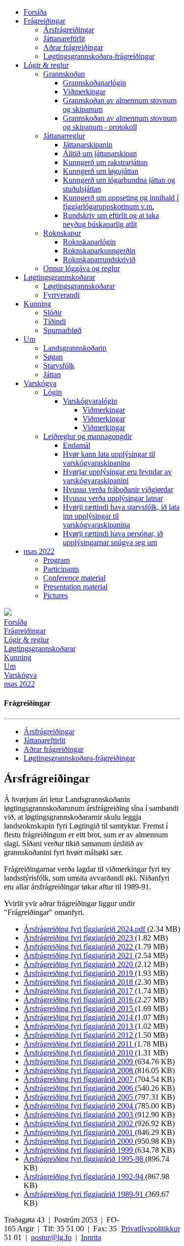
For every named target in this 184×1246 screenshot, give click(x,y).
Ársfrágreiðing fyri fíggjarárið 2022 (79, 946)
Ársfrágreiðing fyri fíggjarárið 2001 (79, 1132)
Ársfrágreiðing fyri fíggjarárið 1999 (79, 1150)
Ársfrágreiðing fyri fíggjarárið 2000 (79, 1141)
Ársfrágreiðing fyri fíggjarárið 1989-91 (84, 1194)
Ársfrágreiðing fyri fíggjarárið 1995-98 (84, 1159)
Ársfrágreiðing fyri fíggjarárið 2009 (79, 1061)
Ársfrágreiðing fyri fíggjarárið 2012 (79, 1035)
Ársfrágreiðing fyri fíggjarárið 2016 (79, 1000)
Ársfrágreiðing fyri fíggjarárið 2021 (79, 955)
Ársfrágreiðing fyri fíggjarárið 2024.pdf (85, 929)
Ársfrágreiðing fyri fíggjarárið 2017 (79, 991)
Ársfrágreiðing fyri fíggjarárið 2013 (79, 1026)
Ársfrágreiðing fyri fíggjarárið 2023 (79, 938)
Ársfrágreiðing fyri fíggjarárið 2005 (79, 1097)
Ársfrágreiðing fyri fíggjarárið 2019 (79, 973)
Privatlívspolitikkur (150, 1228)
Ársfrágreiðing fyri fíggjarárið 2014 (79, 1017)
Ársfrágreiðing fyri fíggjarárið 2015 (79, 1008)
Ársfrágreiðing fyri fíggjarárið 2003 (79, 1114)
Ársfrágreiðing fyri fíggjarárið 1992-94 (84, 1176)
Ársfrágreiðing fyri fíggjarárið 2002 (79, 1123)
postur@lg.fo (51, 1237)
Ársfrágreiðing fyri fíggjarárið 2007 (79, 1079)
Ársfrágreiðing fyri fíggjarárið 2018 (79, 982)
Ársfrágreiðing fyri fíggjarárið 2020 (79, 964)
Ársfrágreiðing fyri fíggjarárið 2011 (79, 1044)
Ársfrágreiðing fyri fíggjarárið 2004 (79, 1106)
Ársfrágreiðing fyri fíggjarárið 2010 (79, 1053)
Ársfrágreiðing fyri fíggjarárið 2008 (79, 1070)
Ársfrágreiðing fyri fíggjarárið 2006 (79, 1088)
